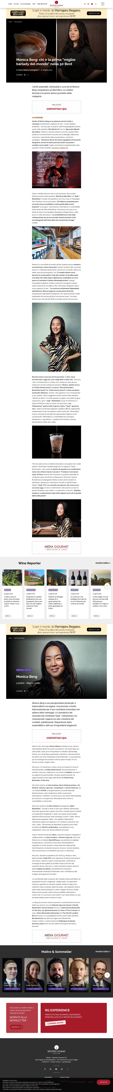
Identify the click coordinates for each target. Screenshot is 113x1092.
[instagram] (88, 4)
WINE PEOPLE (101, 988)
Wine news (7, 589)
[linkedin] (62, 1069)
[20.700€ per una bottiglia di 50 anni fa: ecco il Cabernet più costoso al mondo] (79, 577)
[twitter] (95, 4)
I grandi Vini (74, 589)
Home (10, 21)
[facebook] (85, 4)
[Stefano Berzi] (79, 975)
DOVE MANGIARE (25, 4)
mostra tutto (102, 563)
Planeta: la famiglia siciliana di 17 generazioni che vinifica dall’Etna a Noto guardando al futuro (55, 602)
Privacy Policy (64, 1077)
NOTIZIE (16, 4)
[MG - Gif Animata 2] (56, 107)
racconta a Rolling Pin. (59, 148)
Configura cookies (77, 1082)
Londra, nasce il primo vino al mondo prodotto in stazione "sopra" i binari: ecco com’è (11, 601)
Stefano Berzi (76, 985)
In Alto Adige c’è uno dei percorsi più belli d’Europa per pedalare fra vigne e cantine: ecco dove (100, 601)
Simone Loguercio (52, 984)
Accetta (103, 1082)
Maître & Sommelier (19, 638)
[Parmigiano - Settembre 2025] (56, 13)
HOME (10, 4)
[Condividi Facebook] (24, 75)
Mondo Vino (96, 589)
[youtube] (92, 4)
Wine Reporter (18, 21)
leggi (7, 616)
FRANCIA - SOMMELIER (12, 988)
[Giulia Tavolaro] (34, 975)
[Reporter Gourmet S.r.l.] (56, 4)
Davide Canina (98, 985)
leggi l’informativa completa (48, 1087)
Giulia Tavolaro (31, 985)
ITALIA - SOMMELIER (34, 988)
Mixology (19, 53)
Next (107, 585)
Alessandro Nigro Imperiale (10, 984)
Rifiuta (91, 1082)
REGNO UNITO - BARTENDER (24, 669)
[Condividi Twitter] (27, 75)
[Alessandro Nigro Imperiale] (12, 975)
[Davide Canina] (101, 975)
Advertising (48, 1077)
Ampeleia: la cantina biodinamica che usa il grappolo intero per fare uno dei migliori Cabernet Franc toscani (34, 602)
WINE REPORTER (42, 4)
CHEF (33, 4)
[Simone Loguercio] (56, 975)
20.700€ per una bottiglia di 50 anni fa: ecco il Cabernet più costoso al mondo (79, 600)
